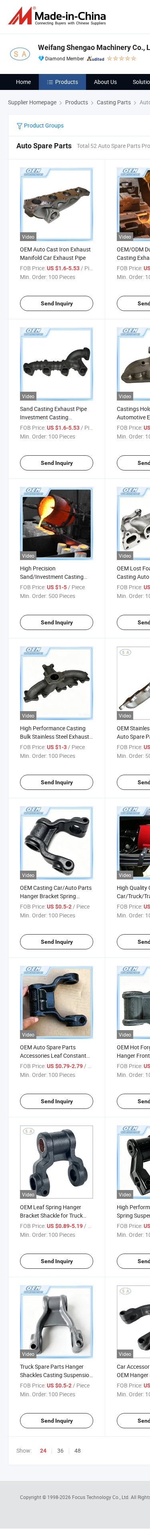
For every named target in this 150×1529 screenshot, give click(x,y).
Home (23, 82)
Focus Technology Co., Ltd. (101, 1497)
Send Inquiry (57, 303)
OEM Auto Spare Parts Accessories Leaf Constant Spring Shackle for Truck (53, 1055)
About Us (105, 82)
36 (60, 1450)
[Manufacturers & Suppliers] (58, 15)
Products (66, 82)
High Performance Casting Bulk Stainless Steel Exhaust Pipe (54, 736)
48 (77, 1450)
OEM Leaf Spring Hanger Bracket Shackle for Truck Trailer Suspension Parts (51, 1215)
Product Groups (43, 125)
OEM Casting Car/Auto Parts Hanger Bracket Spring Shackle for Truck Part (56, 896)
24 (43, 1450)
